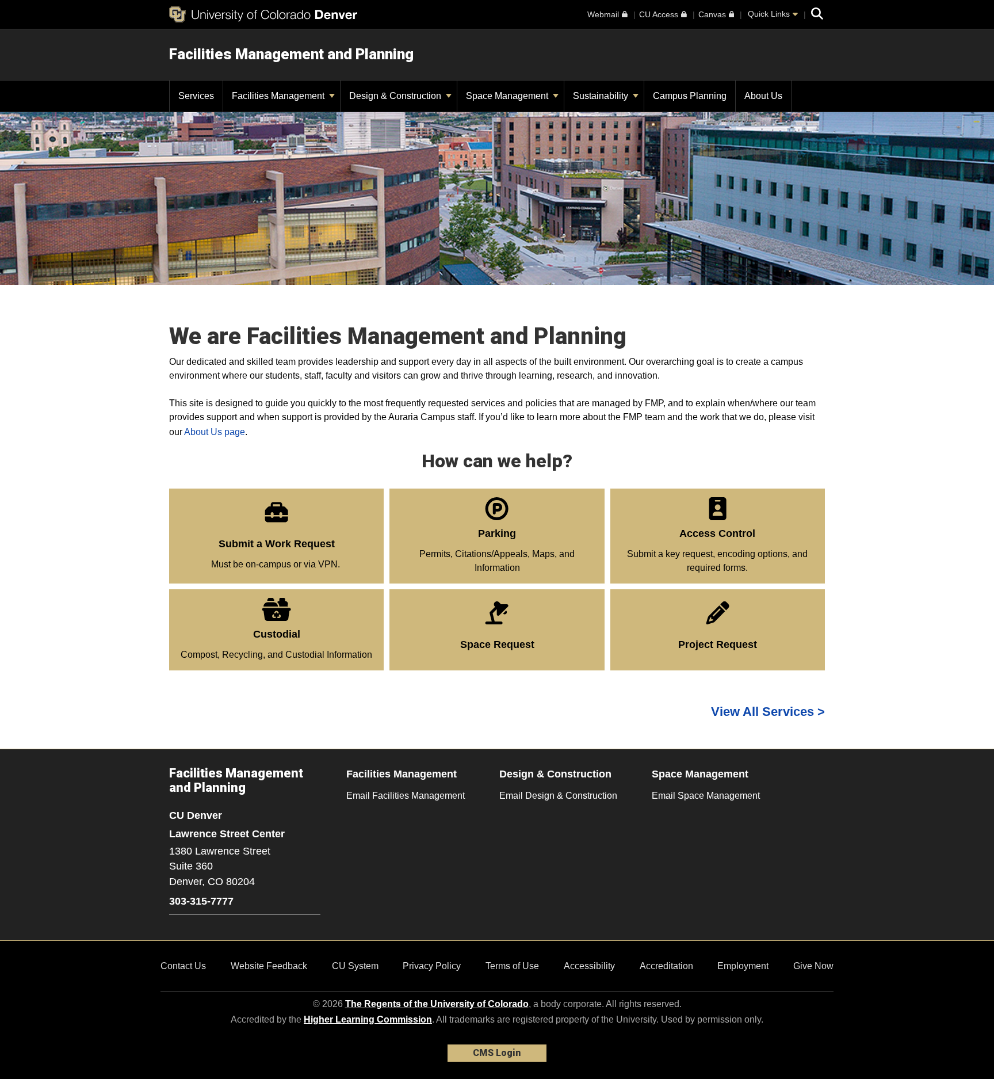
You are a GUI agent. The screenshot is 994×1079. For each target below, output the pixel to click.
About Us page (214, 432)
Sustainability (601, 96)
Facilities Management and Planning (291, 54)
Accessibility (589, 966)
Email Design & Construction (558, 795)
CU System (355, 966)
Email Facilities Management (405, 795)
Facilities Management (279, 96)
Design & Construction (396, 96)
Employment (743, 966)
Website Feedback (269, 966)
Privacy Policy (432, 966)
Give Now (813, 966)
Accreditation (666, 966)
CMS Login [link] (497, 1052)
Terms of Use (512, 966)
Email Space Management (706, 795)
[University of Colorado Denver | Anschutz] (263, 14)
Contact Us (183, 966)
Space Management (508, 96)
